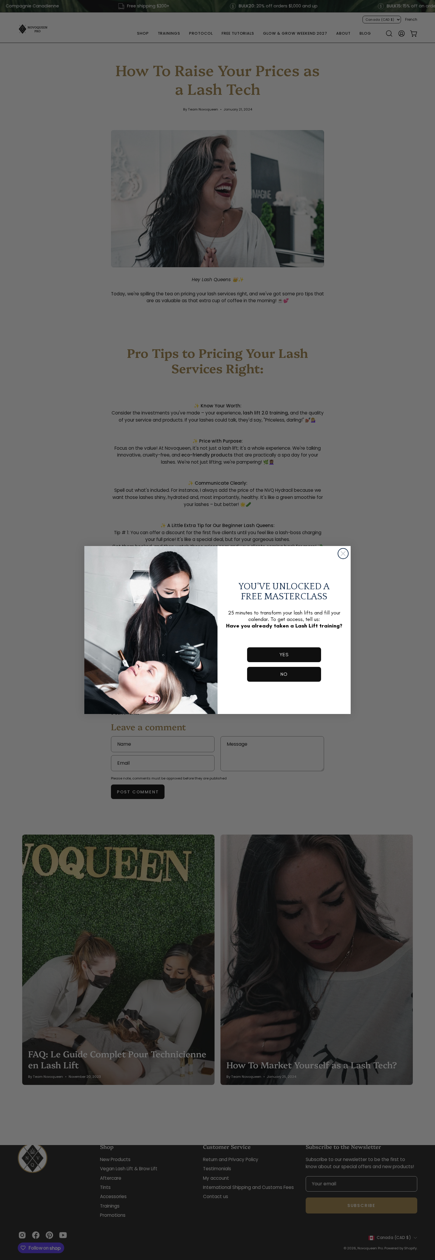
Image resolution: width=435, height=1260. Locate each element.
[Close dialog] (343, 553)
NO (284, 674)
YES (284, 654)
